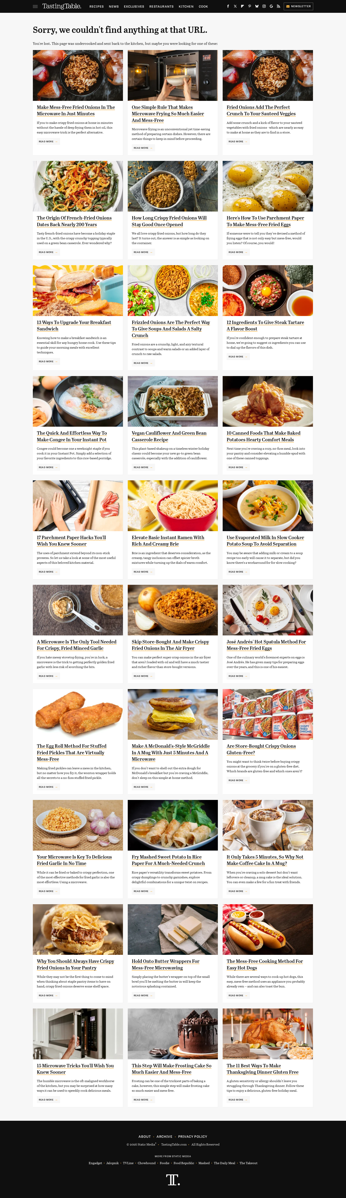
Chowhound (147, 1163)
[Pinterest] (250, 7)
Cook (203, 6)
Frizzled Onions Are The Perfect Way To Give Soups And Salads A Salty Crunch (171, 329)
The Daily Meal (224, 1163)
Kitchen (186, 6)
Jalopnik (112, 1163)
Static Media (146, 1144)
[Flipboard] (242, 7)
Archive (164, 1136)
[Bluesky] (257, 7)
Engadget (95, 1163)
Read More (46, 141)
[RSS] (279, 7)
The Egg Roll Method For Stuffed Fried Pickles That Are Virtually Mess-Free (72, 752)
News (114, 6)
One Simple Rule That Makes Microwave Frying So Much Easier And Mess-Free (168, 113)
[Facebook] (228, 7)
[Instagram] (264, 7)
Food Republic (184, 1163)
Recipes (97, 6)
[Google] (271, 7)
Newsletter (301, 6)
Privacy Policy (192, 1136)
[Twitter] (235, 7)
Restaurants (161, 6)
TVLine (128, 1163)
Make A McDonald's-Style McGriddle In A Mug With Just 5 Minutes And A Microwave (171, 752)
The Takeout (248, 1163)
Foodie (164, 1163)
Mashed (204, 1163)
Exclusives (134, 6)
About (145, 1136)
